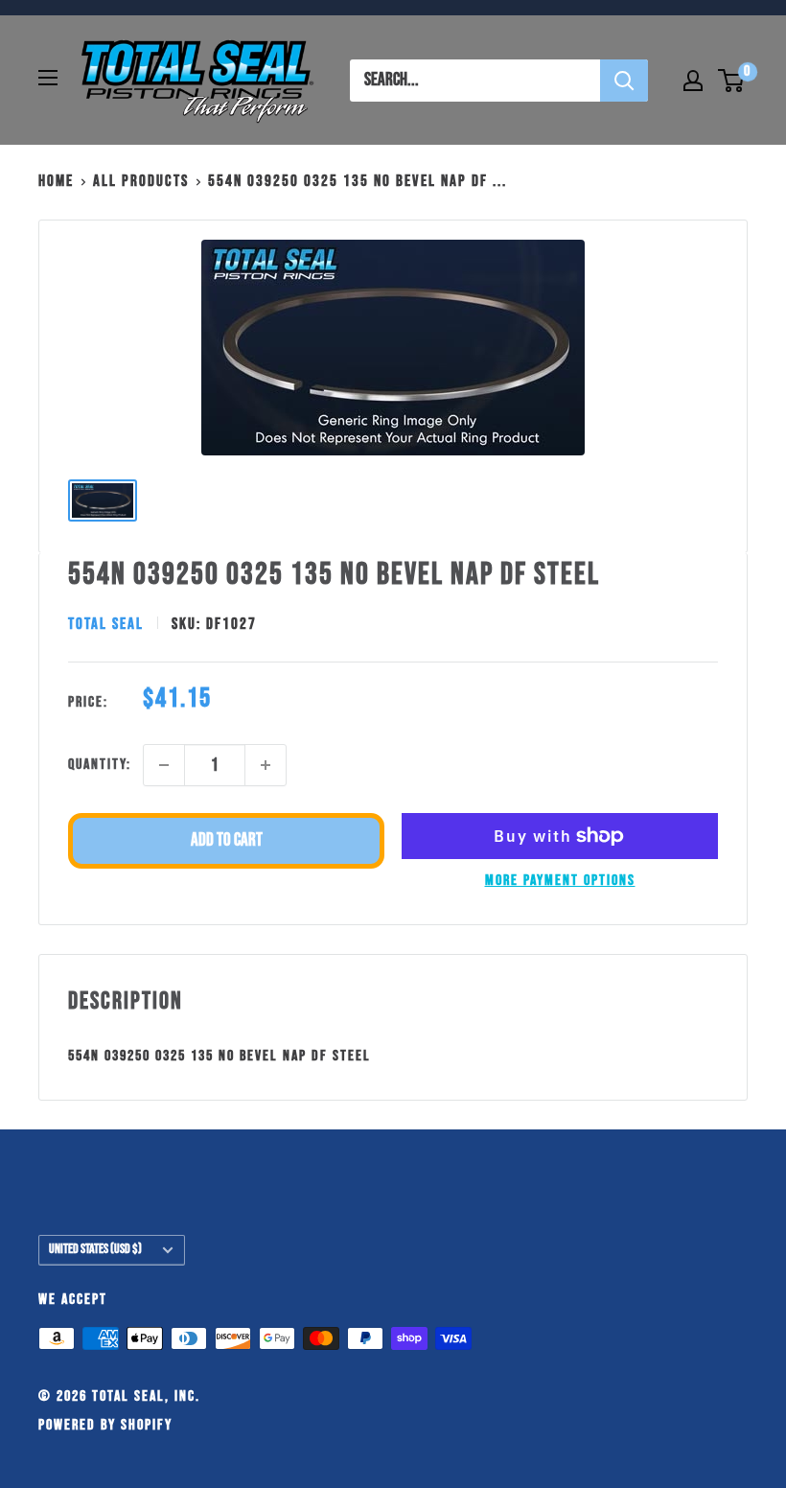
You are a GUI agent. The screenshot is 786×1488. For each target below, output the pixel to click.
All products (141, 181)
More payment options (560, 881)
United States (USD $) (95, 1249)
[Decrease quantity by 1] (164, 765)
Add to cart (227, 840)
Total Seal (106, 624)
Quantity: (99, 765)
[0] (732, 80)
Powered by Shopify (105, 1425)
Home (56, 181)
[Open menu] (48, 77)
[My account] (693, 80)
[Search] (624, 80)
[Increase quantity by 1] (265, 765)
